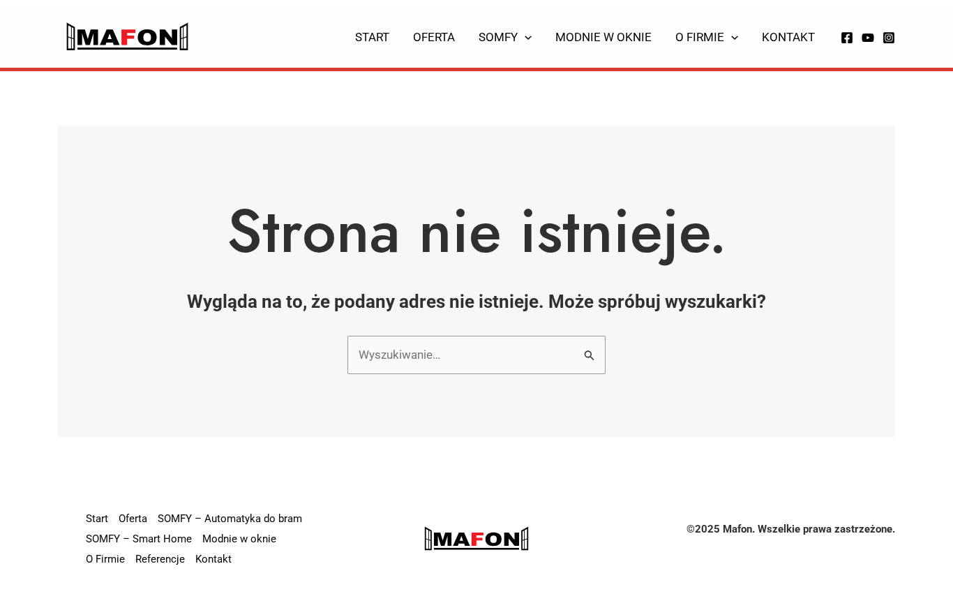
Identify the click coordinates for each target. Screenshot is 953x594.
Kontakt (788, 37)
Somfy (498, 37)
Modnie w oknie (603, 37)
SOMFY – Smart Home (139, 539)
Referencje (160, 559)
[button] (525, 37)
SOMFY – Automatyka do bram (230, 518)
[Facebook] (847, 37)
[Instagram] (889, 37)
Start (372, 37)
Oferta (434, 37)
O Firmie (699, 37)
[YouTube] (868, 37)
